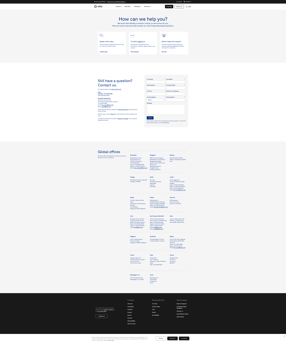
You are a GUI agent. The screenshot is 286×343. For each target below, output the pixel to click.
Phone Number (175, 97)
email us (111, 309)
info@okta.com (158, 227)
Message (149, 103)
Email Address (156, 85)
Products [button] (118, 6)
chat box (105, 309)
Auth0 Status (180, 316)
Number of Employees (172, 91)
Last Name (175, 79)
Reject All (172, 338)
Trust (153, 309)
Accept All (184, 338)
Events (129, 315)
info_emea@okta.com (179, 190)
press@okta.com (106, 107)
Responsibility (131, 321)
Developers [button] (137, 6)
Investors (130, 309)
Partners (130, 318)
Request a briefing (123, 118)
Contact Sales (156, 306)
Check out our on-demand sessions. (116, 1)
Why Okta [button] (127, 6)
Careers (130, 312)
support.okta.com (116, 89)
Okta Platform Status (182, 314)
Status (154, 312)
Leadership (131, 306)
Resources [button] (147, 6)
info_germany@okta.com (161, 207)
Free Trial (154, 303)
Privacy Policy (165, 122)
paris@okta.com (138, 227)
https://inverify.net (123, 109)
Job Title (156, 91)
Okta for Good (131, 323)
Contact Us (180, 311)
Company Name (175, 85)
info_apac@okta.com (107, 105)
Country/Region (156, 97)
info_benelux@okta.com (140, 168)
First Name (156, 79)
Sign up (113, 114)
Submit (150, 118)
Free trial (169, 6)
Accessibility (155, 315)
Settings (161, 338)
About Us (130, 303)
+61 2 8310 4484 (102, 311)
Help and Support (181, 303)
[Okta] (98, 6)
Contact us (179, 6)
